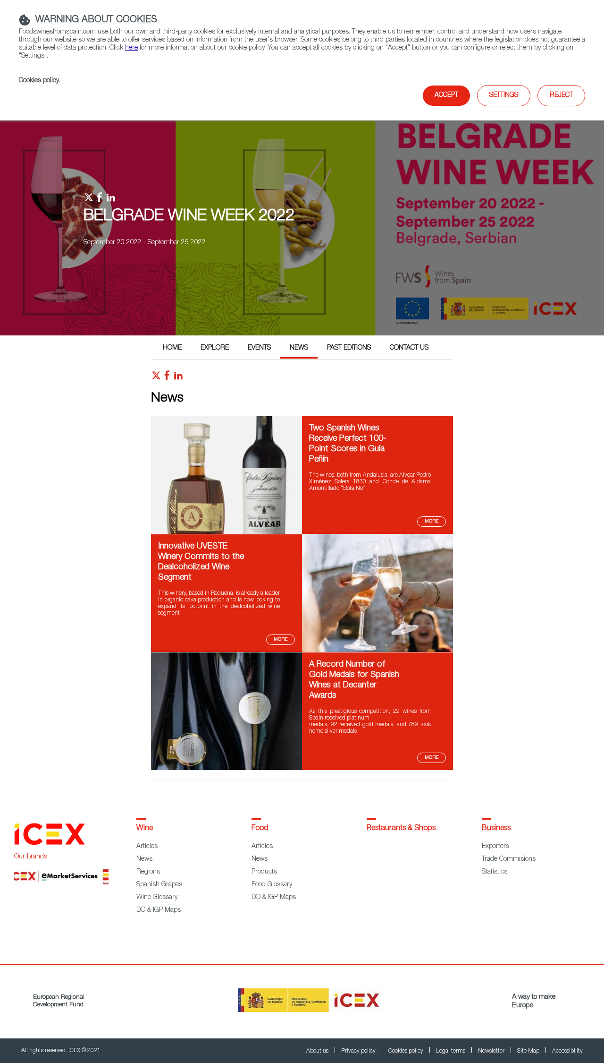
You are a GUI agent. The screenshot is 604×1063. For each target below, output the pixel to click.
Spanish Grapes (159, 885)
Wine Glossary (156, 897)
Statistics (494, 872)
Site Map (529, 1051)
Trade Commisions (509, 859)
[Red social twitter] (156, 378)
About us (318, 1051)
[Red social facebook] (167, 378)
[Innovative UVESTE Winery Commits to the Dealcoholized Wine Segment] (377, 650)
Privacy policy (359, 1051)
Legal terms (451, 1051)
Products (264, 872)
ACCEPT (446, 95)
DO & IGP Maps (158, 910)
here (131, 48)
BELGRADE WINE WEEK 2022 (189, 217)
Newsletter (492, 1051)
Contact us (409, 348)
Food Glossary (272, 885)
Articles (147, 846)
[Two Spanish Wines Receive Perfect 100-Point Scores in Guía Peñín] (226, 532)
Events (259, 348)
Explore (215, 348)
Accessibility (567, 1051)
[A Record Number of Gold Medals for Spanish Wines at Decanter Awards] (226, 768)
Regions (148, 872)
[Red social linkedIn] (178, 378)
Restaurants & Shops (401, 828)
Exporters (495, 846)
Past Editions (349, 348)
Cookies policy (39, 80)
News (299, 348)
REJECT (561, 95)
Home (172, 348)
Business (496, 828)
